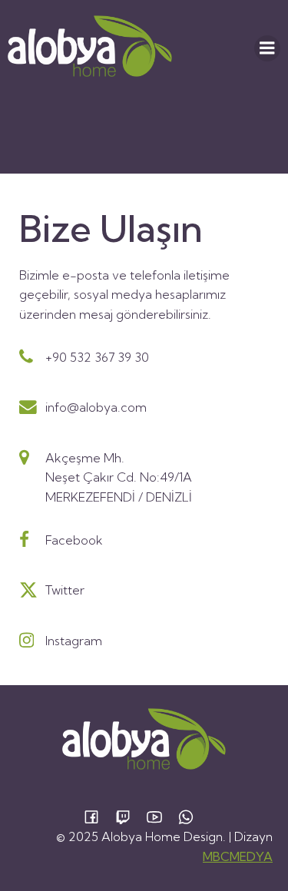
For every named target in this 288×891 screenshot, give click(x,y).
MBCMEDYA (238, 856)
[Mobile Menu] (267, 48)
